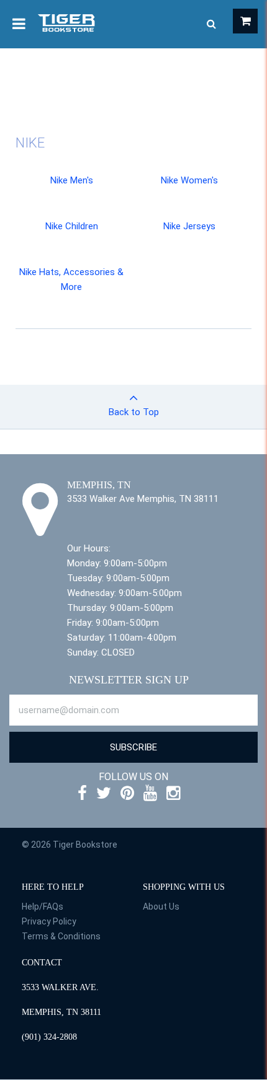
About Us (161, 906)
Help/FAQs (42, 906)
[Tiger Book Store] (66, 22)
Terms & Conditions (61, 936)
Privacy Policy (49, 921)
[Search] (211, 24)
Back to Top (134, 412)
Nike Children (71, 226)
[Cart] (245, 21)
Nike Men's (71, 180)
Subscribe (133, 747)
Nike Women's (189, 180)
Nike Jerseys (189, 226)
